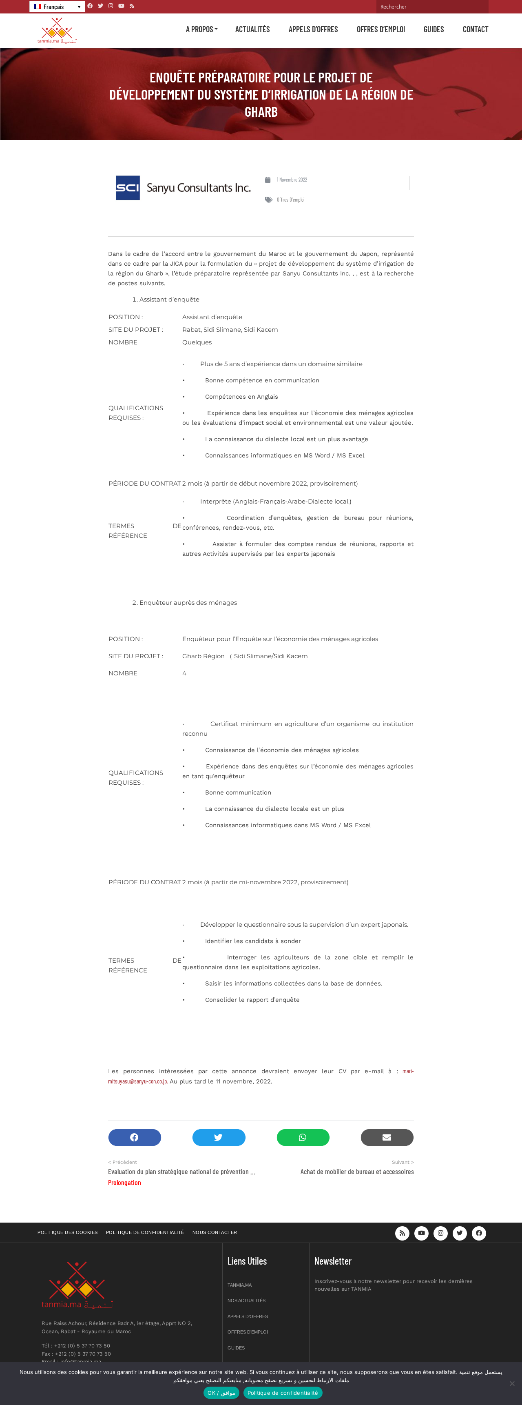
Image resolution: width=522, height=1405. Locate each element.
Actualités (252, 29)
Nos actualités (246, 1300)
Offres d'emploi (291, 199)
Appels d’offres (313, 29)
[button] (134, 1137)
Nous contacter (214, 1232)
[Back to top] (487, 1379)
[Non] (512, 1383)
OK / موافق (221, 1392)
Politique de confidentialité (145, 1232)
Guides (434, 29)
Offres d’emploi (381, 29)
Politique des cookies (68, 1232)
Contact (476, 29)
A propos (199, 29)
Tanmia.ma (240, 1285)
